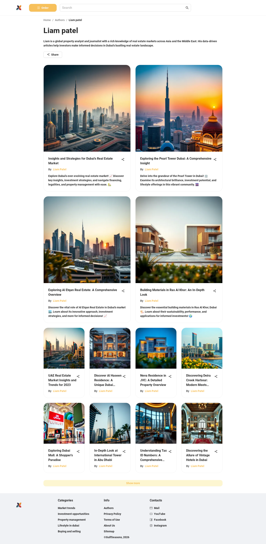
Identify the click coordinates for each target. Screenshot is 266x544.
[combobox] (123, 7)
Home (47, 20)
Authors (60, 20)
